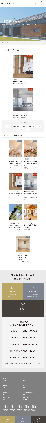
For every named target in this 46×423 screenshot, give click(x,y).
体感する (5, 399)
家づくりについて (6, 397)
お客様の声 (5, 392)
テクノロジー (5, 387)
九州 (27, 129)
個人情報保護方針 (26, 397)
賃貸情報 (24, 380)
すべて (7, 126)
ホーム (4, 378)
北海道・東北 (16, 126)
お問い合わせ (25, 390)
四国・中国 (20, 129)
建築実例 (5, 390)
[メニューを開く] (41, 2)
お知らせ (24, 387)
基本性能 (5, 385)
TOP (2, 42)
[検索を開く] (36, 3)
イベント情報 (6, 42)
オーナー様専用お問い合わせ (28, 392)
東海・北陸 (31, 126)
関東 (24, 126)
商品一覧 (5, 380)
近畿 (39, 126)
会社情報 (24, 385)
